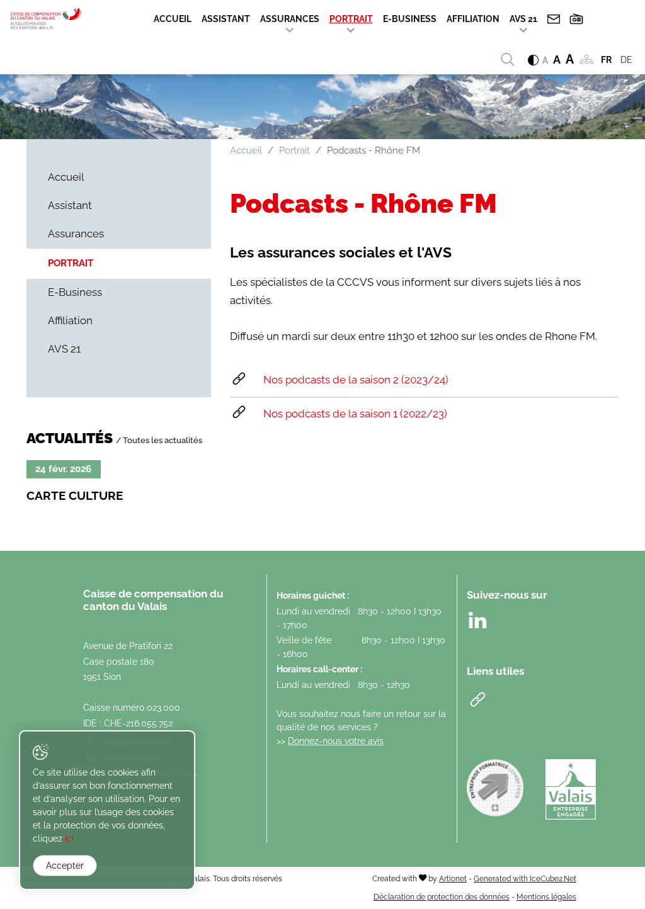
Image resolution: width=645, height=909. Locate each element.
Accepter (65, 866)
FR (606, 60)
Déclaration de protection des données (442, 896)
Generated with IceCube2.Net (525, 878)
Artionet (453, 878)
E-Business (410, 19)
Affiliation (473, 19)
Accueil (172, 19)
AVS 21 (523, 19)
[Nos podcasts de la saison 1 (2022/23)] (424, 414)
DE (626, 60)
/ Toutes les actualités (159, 440)
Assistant (226, 19)
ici (69, 838)
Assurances (289, 19)
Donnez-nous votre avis (336, 740)
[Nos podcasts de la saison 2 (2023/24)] (424, 380)
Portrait (351, 19)
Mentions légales (546, 896)
